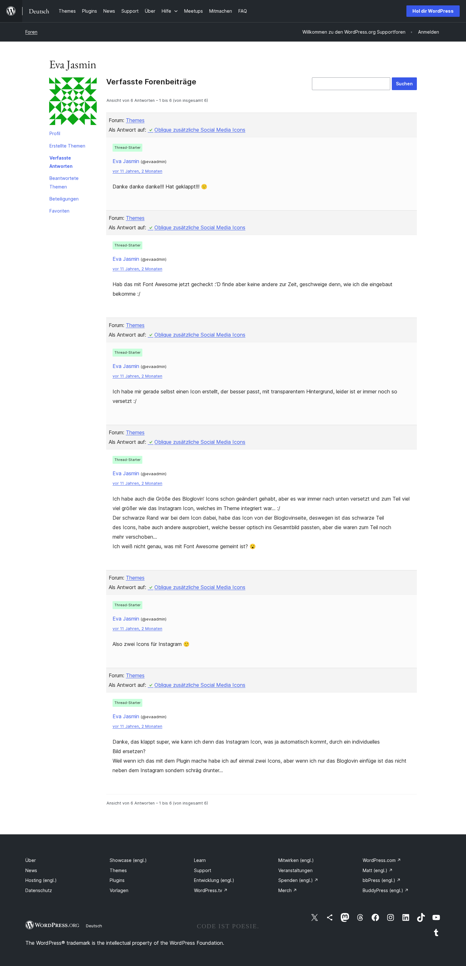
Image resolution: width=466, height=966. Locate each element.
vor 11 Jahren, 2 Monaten (137, 171)
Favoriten (59, 211)
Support (202, 870)
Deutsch (94, 925)
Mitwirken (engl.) (296, 860)
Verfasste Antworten (61, 162)
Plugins (117, 880)
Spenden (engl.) (298, 880)
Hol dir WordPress (433, 11)
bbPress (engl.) (382, 880)
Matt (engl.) (378, 870)
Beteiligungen (64, 198)
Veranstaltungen (295, 870)
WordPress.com (382, 860)
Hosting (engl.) (41, 880)
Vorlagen (119, 890)
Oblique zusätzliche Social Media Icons (199, 130)
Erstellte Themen (67, 145)
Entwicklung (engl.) (214, 880)
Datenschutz (38, 890)
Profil (54, 133)
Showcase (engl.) (128, 860)
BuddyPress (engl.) (386, 890)
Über (30, 860)
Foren (31, 32)
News (31, 870)
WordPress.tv (211, 890)
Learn (200, 860)
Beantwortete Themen (64, 182)
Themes (135, 120)
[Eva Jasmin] (73, 102)
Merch (287, 890)
